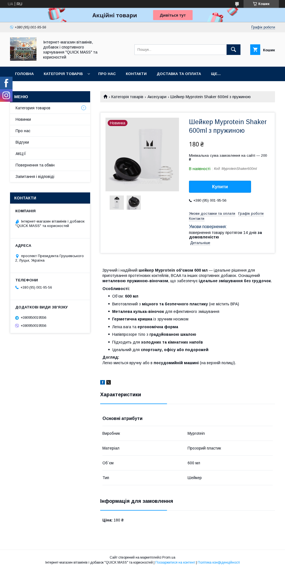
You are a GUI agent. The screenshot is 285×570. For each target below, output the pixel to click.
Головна (24, 74)
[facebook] (102, 383)
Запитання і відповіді (35, 176)
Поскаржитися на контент (175, 562)
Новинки (23, 119)
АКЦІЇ (21, 153)
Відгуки (22, 142)
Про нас (107, 74)
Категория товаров (33, 108)
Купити (220, 186)
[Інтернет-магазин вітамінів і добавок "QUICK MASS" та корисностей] (23, 59)
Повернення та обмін (35, 165)
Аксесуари (157, 97)
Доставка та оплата (179, 74)
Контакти (136, 74)
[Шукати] (233, 49)
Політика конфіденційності (219, 562)
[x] (108, 383)
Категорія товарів (63, 74)
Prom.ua (168, 557)
